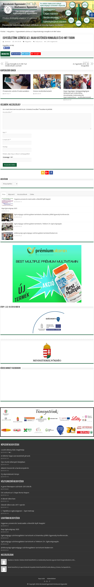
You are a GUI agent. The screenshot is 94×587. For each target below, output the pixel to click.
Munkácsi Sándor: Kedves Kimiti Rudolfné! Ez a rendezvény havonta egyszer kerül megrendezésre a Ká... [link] (41, 560)
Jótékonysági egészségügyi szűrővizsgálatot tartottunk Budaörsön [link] (36, 233)
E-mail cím (7, 139)
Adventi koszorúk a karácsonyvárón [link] (15, 468)
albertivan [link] (8, 41)
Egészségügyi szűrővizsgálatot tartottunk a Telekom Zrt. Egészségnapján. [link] (38, 224)
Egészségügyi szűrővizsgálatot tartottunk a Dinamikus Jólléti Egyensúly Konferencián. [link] (41, 214)
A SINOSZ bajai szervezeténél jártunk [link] (15, 456)
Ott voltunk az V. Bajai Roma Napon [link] (15, 493)
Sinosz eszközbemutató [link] (42, 91)
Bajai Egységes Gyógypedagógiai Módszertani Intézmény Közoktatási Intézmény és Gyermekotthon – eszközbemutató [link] (77, 94)
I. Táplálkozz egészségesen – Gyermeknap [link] (17, 511)
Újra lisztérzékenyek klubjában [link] (13, 462)
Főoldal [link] (3, 31)
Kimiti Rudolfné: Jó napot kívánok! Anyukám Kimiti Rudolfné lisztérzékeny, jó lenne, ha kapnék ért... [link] (39, 567)
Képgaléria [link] (10, 31)
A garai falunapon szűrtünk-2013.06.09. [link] (16, 487)
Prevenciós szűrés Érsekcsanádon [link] (16, 91)
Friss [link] (3, 194)
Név (4, 132)
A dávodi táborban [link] (8, 499)
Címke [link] (32, 194)
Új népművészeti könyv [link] (10, 474)
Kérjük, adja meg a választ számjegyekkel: (16, 154)
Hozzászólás (7, 112)
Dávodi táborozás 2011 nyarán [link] (13, 505)
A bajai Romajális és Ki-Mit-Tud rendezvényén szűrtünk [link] (16, 64)
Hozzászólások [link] (22, 194)
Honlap (5, 147)
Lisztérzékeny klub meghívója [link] (12, 450)
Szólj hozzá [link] (38, 41)
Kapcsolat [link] (41, 578)
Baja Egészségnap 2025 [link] (9, 208)
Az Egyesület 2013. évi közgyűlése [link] (81, 64)
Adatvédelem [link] (51, 578)
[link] (3, 6)
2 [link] (10, 452)
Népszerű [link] (11, 194)
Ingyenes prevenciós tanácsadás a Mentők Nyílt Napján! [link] (32, 199)
